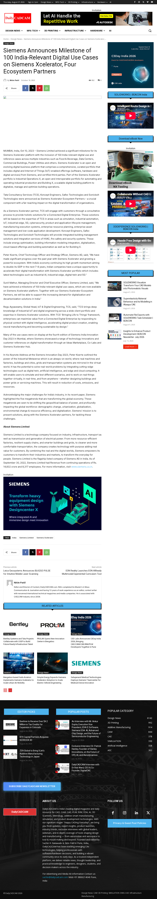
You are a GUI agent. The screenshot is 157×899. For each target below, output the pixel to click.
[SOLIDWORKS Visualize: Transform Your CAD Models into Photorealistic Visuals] (114, 286)
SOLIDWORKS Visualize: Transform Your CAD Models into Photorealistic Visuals (137, 285)
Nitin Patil (14, 80)
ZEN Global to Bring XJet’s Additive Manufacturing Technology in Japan (32, 753)
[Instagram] (139, 2)
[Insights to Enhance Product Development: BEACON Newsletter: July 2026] (114, 334)
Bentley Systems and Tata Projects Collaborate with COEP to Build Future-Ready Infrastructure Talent (18, 641)
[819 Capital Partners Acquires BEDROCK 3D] (10, 740)
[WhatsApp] (47, 88)
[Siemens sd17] (52, 503)
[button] (150, 30)
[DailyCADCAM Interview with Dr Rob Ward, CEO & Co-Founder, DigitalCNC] (62, 768)
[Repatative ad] (96, 19)
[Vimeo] (147, 2)
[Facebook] (135, 2)
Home (6, 39)
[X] (143, 2)
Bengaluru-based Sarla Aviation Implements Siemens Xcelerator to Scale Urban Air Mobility (18, 680)
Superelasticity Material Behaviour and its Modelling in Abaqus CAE (137, 301)
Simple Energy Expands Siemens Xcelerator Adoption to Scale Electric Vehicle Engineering (51, 680)
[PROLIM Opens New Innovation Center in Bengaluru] (52, 624)
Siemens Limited (26, 537)
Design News (16, 39)
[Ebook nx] (131, 169)
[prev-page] (5, 690)
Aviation (7, 673)
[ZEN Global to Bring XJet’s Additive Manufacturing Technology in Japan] (10, 754)
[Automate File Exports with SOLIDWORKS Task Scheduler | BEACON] (114, 318)
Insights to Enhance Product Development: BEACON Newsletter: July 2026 (136, 334)
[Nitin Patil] (5, 80)
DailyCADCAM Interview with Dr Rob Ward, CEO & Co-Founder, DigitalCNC (85, 767)
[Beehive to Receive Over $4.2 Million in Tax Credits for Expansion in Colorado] (10, 725)
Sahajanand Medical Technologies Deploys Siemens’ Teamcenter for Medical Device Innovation (86, 680)
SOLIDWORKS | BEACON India (130, 95)
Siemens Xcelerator (45, 537)
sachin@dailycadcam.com (55, 877)
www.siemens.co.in (81, 466)
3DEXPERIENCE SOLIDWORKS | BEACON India (130, 227)
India (14, 537)
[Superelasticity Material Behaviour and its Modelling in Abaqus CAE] (114, 302)
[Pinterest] (39, 88)
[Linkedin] (136, 813)
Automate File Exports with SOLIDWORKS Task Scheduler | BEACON (138, 318)
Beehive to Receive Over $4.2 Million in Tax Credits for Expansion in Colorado (34, 724)
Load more (129, 346)
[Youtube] (152, 2)
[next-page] (10, 690)
